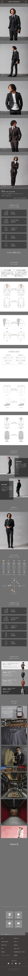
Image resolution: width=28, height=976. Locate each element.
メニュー (2, 2)
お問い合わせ (18, 926)
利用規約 (16, 955)
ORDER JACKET (4, 941)
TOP (2, 934)
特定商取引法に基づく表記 (19, 951)
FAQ (9, 926)
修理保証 (18, 917)
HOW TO (9, 917)
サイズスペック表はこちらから (14, 252)
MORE (10, 715)
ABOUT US (16, 938)
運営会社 (3, 951)
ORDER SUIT (6, 934)
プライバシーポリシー (5, 955)
